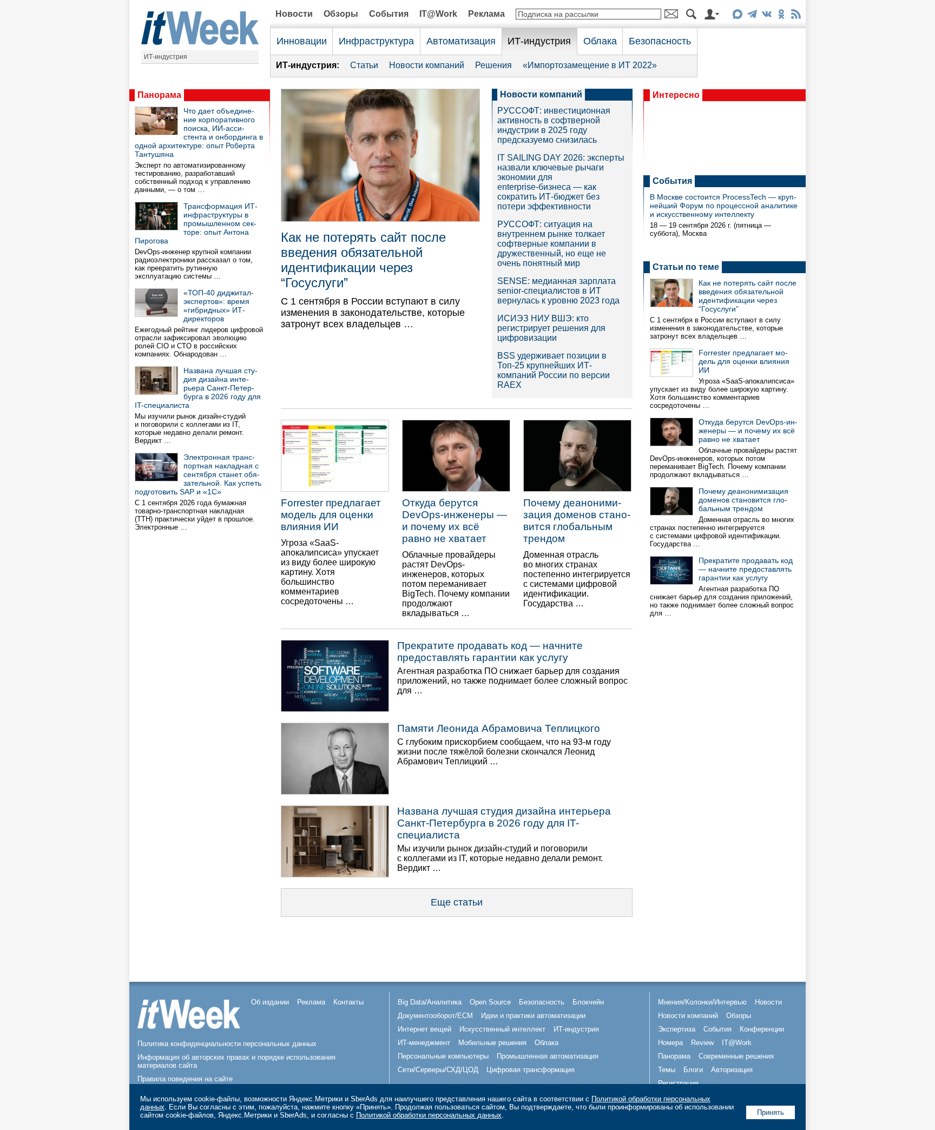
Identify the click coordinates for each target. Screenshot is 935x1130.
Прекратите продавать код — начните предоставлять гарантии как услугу (490, 651)
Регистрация (678, 1083)
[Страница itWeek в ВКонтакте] (766, 16)
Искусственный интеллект (502, 1029)
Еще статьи (457, 902)
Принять (770, 1112)
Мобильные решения (492, 1043)
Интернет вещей (424, 1029)
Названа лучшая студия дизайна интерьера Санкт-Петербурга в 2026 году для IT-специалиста (198, 387)
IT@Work (438, 13)
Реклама (486, 13)
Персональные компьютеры (443, 1056)
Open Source (490, 1002)
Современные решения (736, 1056)
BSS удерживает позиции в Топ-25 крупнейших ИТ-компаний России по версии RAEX (553, 370)
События (389, 13)
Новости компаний (426, 65)
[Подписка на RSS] (795, 16)
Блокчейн (588, 1002)
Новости (294, 13)
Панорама (159, 95)
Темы (666, 1070)
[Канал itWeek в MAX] (737, 16)
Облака (600, 41)
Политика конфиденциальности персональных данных (227, 1044)
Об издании (270, 1002)
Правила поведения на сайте (185, 1079)
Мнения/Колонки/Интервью (702, 1002)
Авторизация (732, 1070)
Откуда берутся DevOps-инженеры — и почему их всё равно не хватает (454, 520)
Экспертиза (676, 1029)
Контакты (348, 1002)
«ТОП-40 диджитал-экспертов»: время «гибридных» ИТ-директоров (218, 305)
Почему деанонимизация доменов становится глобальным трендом (576, 520)
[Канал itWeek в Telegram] (752, 16)
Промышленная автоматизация (547, 1056)
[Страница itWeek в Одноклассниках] (781, 16)
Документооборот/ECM (435, 1016)
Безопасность (660, 41)
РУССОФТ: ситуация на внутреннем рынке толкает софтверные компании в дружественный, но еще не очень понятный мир (551, 244)
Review (702, 1043)
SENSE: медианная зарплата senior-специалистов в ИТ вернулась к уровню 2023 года (558, 290)
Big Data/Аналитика (430, 1002)
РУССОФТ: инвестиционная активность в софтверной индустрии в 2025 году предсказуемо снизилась (553, 125)
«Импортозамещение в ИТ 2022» (590, 65)
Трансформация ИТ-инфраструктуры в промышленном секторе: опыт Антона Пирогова (196, 223)
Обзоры (341, 13)
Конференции (762, 1029)
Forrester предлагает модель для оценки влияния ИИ (331, 514)
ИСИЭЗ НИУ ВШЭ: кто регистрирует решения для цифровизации (551, 328)
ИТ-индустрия (165, 57)
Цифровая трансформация (530, 1070)
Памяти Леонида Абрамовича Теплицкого (498, 728)
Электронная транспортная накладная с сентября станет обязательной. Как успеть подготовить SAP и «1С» (198, 474)
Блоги (693, 1070)
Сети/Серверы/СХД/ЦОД (438, 1070)
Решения (493, 65)
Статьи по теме (686, 267)
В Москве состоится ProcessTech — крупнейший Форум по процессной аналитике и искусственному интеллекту (724, 206)
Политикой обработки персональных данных (429, 1115)
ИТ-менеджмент (424, 1043)
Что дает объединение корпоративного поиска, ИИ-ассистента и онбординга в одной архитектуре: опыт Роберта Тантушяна (199, 132)
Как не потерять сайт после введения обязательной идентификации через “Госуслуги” (363, 260)
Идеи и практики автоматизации (533, 1016)
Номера (670, 1043)
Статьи (364, 65)
